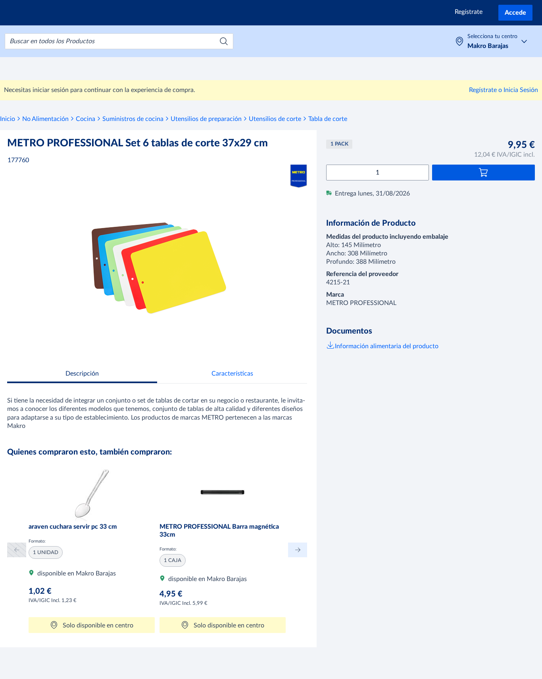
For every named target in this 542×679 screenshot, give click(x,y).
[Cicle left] (16, 550)
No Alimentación (45, 119)
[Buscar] (223, 41)
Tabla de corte (327, 119)
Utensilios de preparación (206, 119)
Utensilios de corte (275, 119)
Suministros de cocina (132, 119)
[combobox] (119, 41)
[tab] (82, 374)
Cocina (85, 119)
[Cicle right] (297, 550)
